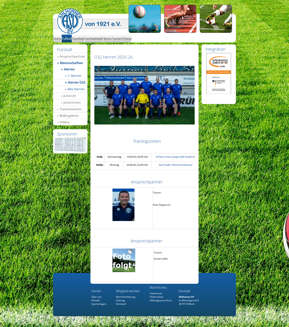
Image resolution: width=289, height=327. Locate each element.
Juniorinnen (72, 102)
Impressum (156, 293)
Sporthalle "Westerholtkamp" (176, 165)
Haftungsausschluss (161, 300)
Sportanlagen (98, 304)
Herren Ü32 (93, 21)
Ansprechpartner (72, 56)
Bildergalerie (69, 115)
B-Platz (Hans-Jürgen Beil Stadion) (175, 156)
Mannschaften (71, 63)
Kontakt (95, 300)
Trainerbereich (70, 109)
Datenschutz (157, 296)
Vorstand (121, 304)
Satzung (120, 300)
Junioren (70, 96)
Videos (65, 122)
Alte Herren (76, 89)
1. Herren (74, 76)
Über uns (96, 296)
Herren (69, 69)
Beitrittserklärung (125, 296)
